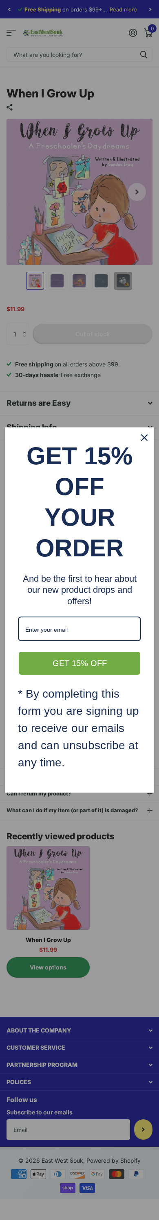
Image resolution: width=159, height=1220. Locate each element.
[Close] (144, 437)
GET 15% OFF (80, 663)
